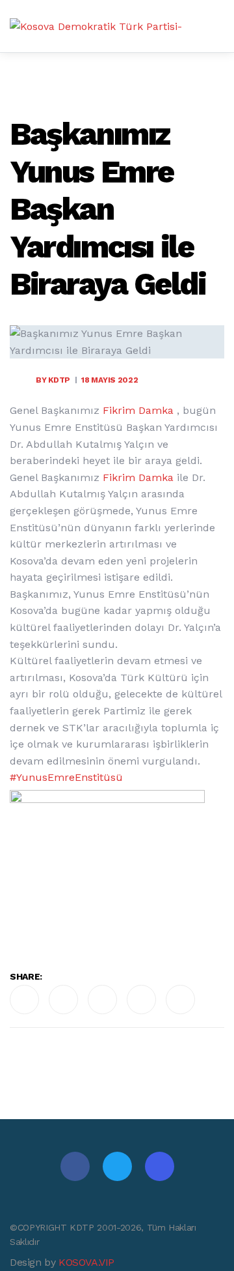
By (53, 380)
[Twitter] (117, 1166)
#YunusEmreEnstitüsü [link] (69, 777)
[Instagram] (159, 1166)
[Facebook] (75, 1166)
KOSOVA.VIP (86, 1262)
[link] (138, 410)
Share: (26, 976)
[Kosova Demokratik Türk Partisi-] (96, 26)
